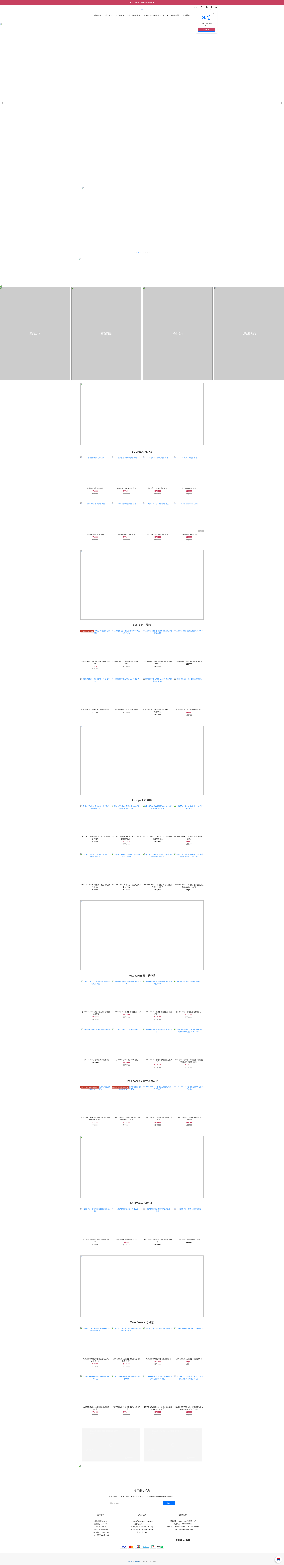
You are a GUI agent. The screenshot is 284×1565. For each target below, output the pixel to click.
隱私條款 (131, 1561)
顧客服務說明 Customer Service (142, 1529)
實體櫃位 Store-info (101, 1524)
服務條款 (137, 1561)
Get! (169, 1503)
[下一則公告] (204, 2)
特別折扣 (97, 15)
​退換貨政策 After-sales (142, 1524)
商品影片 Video (101, 1526)
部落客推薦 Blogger (101, 1529)
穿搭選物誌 (174, 15)
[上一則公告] (80, 2)
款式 (165, 15)
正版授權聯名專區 (133, 15)
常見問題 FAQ (142, 1532)
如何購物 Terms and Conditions (142, 1521)
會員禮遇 (186, 15)
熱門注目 (119, 15)
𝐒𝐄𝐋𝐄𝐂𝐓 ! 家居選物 (151, 15)
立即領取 (206, 29)
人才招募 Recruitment (101, 1535)
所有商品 (108, 15)
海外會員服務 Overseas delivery (142, 1526)
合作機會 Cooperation (101, 1532)
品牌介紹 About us (101, 1521)
